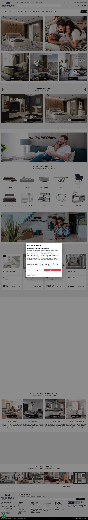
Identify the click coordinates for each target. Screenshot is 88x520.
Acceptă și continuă (52, 270)
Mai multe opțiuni (35, 270)
